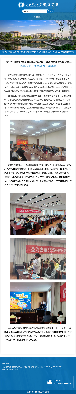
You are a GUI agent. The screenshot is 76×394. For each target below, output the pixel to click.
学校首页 (38, 17)
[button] (4, 52)
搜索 (51, 11)
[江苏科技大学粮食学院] (38, 5)
